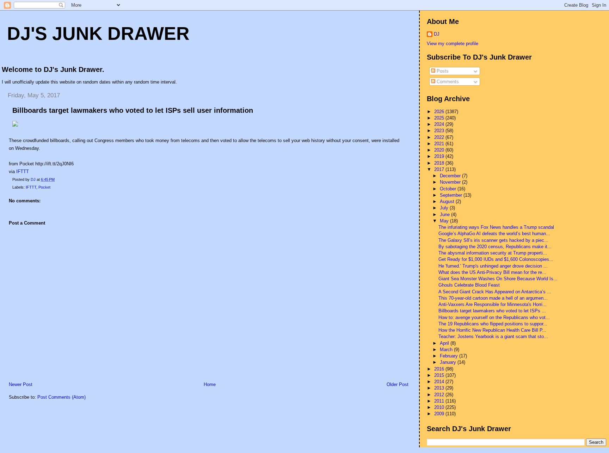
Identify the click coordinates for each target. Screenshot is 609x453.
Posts (442, 71)
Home (210, 384)
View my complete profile (452, 43)
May (445, 221)
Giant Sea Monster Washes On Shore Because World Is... (498, 278)
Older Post (397, 384)
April (445, 343)
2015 (439, 375)
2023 (439, 130)
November (451, 182)
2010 (439, 407)
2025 (439, 118)
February (449, 356)
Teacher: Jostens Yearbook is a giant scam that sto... (493, 336)
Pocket (44, 187)
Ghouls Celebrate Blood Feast (469, 285)
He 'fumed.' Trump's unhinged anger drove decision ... (493, 266)
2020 (439, 150)
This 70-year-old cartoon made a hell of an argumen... (493, 298)
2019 (439, 156)
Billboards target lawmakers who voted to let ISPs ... (492, 310)
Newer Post (20, 384)
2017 (439, 169)
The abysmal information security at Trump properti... (492, 253)
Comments (447, 81)
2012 (439, 394)
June (445, 214)
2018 (439, 163)
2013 (439, 388)
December (451, 175)
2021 (439, 143)
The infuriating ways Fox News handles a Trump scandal (496, 227)
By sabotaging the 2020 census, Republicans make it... (495, 246)
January (448, 362)
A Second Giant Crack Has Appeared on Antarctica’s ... (494, 291)
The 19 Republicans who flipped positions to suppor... (492, 323)
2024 (439, 124)
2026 (439, 111)
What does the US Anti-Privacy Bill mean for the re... (492, 272)
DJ (436, 34)
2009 (439, 413)
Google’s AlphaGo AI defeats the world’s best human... (494, 233)
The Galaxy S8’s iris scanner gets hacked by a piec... (493, 240)
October (448, 188)
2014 (439, 381)
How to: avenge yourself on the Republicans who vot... (494, 317)
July (445, 207)
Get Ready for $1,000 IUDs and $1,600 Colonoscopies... (495, 259)
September (451, 195)
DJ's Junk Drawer (98, 33)
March (447, 349)
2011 (439, 401)
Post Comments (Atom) (61, 397)
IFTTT (22, 171)
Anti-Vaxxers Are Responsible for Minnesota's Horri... (492, 304)
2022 (439, 137)
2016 (439, 369)
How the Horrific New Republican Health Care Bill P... (492, 330)
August (448, 201)
